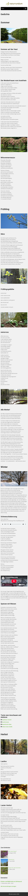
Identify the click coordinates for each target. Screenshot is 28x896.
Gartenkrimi (11, 859)
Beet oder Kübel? (12, 851)
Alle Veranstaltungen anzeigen (8, 886)
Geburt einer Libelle (7, 726)
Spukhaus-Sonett (6, 719)
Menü (2, 8)
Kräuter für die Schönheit (14, 868)
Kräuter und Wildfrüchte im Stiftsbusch (11, 881)
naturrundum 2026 (14, 894)
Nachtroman (5, 722)
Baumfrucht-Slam (6, 724)
